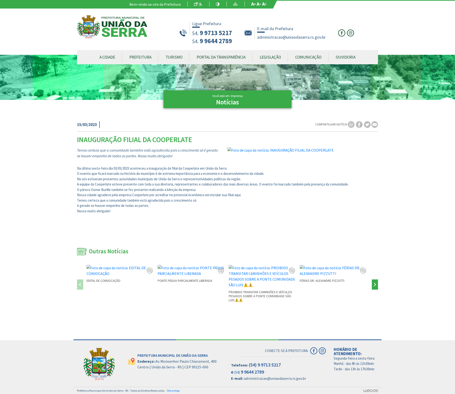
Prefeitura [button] (140, 57)
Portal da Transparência (221, 57)
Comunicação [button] (308, 57)
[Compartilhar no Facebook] (359, 124)
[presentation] (80, 284)
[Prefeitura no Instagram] (351, 32)
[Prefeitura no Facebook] (342, 32)
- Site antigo (172, 390)
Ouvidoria (345, 57)
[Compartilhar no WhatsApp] (351, 124)
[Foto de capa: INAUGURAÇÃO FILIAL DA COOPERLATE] (303, 150)
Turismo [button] (174, 57)
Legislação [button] (270, 57)
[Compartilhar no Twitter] (367, 124)
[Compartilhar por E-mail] (374, 124)
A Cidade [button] (107, 57)
